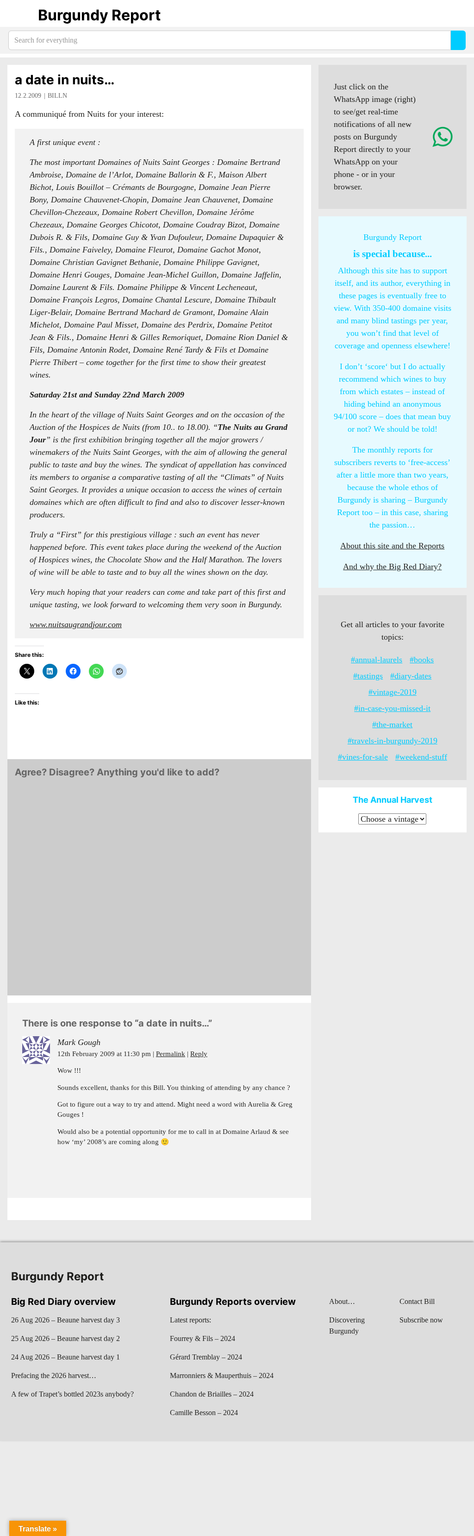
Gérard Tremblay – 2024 (206, 1357)
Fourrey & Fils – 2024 (202, 1338)
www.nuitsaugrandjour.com (76, 624)
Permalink (170, 1054)
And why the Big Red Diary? (392, 566)
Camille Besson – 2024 (204, 1412)
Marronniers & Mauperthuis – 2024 (222, 1375)
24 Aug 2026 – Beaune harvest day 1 (65, 1357)
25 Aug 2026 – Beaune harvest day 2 (65, 1338)
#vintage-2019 (392, 692)
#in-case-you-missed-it (392, 708)
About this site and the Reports (392, 545)
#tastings (368, 675)
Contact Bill (417, 1301)
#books (422, 659)
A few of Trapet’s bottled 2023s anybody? (72, 1394)
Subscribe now (421, 1320)
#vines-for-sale (363, 757)
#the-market (392, 724)
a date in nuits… (64, 80)
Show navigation (19, 15)
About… (342, 1301)
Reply (198, 1054)
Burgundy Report (99, 15)
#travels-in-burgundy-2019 (392, 740)
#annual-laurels (376, 659)
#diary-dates (410, 675)
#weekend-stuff (421, 757)
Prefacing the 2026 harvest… (53, 1375)
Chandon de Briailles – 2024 (212, 1394)
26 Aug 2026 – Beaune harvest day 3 (65, 1320)
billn (57, 95)
